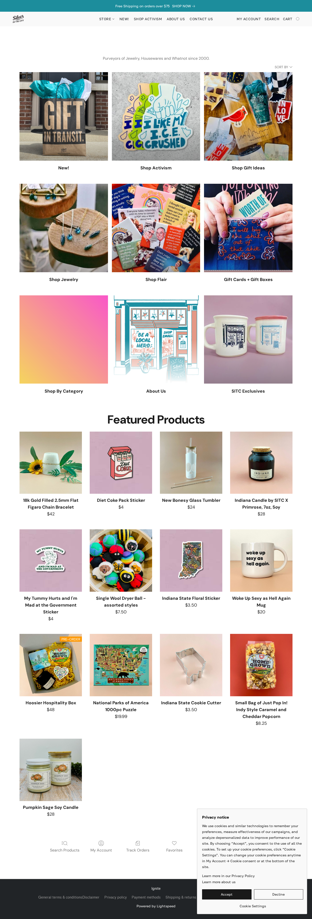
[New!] (64, 116)
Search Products (64, 850)
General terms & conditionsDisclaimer (68, 897)
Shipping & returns (181, 897)
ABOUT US (176, 19)
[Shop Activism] (156, 116)
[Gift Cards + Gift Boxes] (248, 228)
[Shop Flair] (156, 228)
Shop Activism (148, 19)
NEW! (124, 19)
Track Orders (137, 850)
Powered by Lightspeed (156, 906)
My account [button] (249, 19)
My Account (101, 850)
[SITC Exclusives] (248, 339)
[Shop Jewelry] (64, 228)
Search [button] (271, 19)
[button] (18, 19)
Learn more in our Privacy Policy (228, 876)
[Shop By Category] (64, 339)
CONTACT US (201, 19)
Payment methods (146, 897)
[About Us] (156, 339)
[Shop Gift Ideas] (248, 116)
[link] (184, 6)
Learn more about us (218, 882)
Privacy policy (115, 897)
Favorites (174, 850)
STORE (105, 19)
